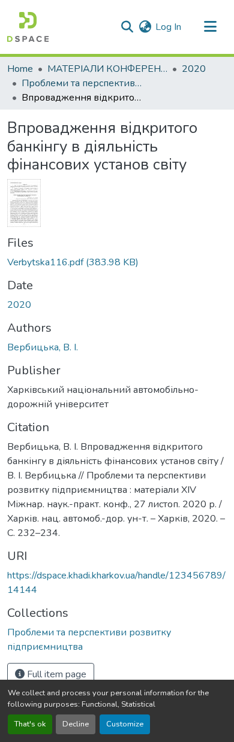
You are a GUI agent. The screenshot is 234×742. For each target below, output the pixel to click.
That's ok (30, 724)
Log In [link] (168, 27)
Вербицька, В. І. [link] (42, 347)
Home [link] (20, 68)
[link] (117, 262)
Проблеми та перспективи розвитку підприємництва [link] (82, 83)
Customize (124, 724)
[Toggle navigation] (210, 27)
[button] (28, 27)
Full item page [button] (55, 674)
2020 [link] (194, 68)
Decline (75, 724)
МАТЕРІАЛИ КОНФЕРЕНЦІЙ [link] (107, 68)
